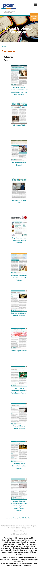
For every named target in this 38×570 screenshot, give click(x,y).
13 (29, 518)
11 (23, 518)
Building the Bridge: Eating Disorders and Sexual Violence (19, 278)
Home (4, 47)
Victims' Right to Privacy (19, 351)
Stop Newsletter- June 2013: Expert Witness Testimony (19, 240)
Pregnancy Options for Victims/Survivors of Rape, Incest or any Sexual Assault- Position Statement (19, 505)
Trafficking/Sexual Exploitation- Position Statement (19, 466)
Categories (8, 57)
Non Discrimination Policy (19, 534)
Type (6, 60)
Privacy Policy (19, 531)
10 (20, 518)
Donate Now (34, 16)
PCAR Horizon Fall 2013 (19, 125)
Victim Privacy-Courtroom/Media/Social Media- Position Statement (19, 390)
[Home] (9, 14)
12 (26, 518)
